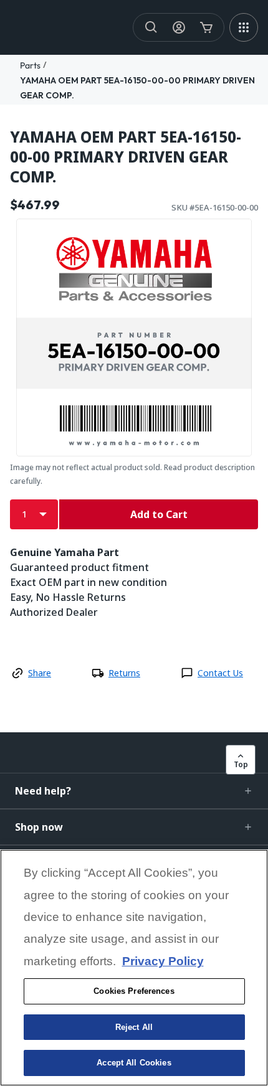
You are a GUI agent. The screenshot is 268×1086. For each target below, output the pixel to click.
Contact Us (220, 673)
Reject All (134, 1027)
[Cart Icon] (206, 27)
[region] (134, 967)
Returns (124, 673)
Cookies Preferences (133, 991)
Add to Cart (159, 514)
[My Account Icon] (179, 27)
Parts (30, 65)
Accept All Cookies (134, 1062)
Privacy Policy (163, 961)
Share (39, 673)
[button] (134, 790)
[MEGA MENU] (243, 27)
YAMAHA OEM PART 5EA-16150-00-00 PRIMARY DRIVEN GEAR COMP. (125, 157)
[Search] (151, 27)
